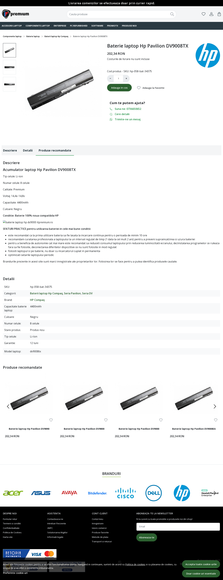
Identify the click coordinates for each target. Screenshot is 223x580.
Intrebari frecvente (56, 523)
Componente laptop (38, 25)
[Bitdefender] (97, 499)
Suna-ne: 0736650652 (128, 109)
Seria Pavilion (72, 293)
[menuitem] (9, 50)
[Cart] (219, 14)
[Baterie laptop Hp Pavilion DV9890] (29, 398)
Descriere (10, 150)
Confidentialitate (11, 528)
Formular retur (10, 519)
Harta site (8, 537)
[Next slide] (214, 406)
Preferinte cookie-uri (15, 572)
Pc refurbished (79, 25)
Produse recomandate (55, 150)
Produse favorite (100, 532)
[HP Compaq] (182, 499)
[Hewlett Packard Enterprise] (210, 499)
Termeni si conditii (12, 523)
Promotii (112, 25)
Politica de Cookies (12, 532)
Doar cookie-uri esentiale (201, 573)
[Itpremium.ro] (21, 14)
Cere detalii (122, 114)
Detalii (28, 150)
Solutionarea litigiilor (57, 532)
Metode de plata (100, 537)
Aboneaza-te (146, 537)
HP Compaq (37, 300)
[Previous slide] (8, 406)
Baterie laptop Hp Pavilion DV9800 (84, 428)
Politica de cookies (135, 564)
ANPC (50, 528)
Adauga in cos (119, 87)
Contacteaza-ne (55, 519)
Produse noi (129, 25)
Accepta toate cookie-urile (201, 564)
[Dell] (153, 499)
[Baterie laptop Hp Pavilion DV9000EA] (194, 398)
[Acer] (13, 499)
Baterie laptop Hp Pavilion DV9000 (139, 428)
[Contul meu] (211, 14)
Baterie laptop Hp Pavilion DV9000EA (194, 428)
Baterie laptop (33, 36)
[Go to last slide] (8, 493)
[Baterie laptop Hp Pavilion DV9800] (84, 398)
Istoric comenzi (99, 528)
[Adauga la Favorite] (51, 420)
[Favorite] (204, 14)
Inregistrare (98, 523)
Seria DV (87, 293)
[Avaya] (69, 499)
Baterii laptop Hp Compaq (56, 36)
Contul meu (97, 519)
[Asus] (41, 499)
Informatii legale (55, 537)
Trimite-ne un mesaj (128, 119)
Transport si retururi (102, 541)
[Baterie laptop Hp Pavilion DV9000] (139, 398)
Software (97, 25)
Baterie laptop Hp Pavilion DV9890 (29, 428)
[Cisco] (125, 499)
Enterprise (60, 25)
